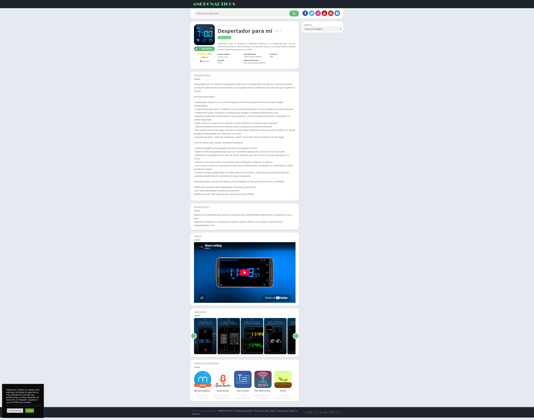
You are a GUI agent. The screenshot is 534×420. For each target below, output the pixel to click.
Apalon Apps (223, 56)
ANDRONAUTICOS (225, 411)
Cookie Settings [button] (15, 410)
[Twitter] (311, 13)
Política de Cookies (261, 411)
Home (220, 25)
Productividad (230, 25)
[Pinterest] (331, 13)
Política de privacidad (243, 411)
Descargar (207, 49)
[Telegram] (337, 13)
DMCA (273, 411)
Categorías (307, 25)
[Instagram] (318, 13)
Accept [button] (29, 410)
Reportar (205, 61)
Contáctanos (282, 411)
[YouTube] (324, 13)
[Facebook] (305, 13)
